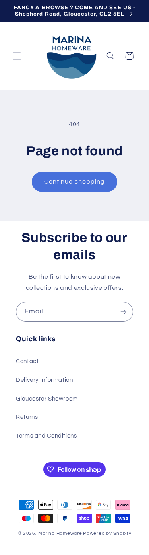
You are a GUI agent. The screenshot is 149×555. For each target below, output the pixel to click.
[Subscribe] (123, 311)
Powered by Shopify (107, 533)
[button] (17, 56)
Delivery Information (44, 380)
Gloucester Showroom (47, 399)
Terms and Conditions (46, 436)
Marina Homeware (60, 533)
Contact (27, 361)
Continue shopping (74, 181)
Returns (27, 417)
